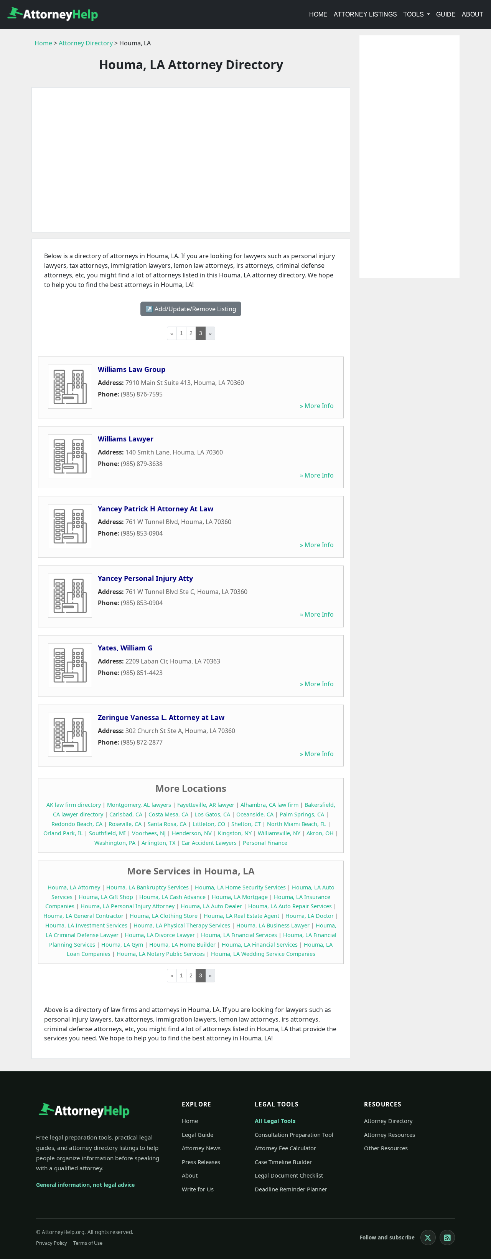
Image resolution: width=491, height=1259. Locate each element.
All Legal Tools (275, 1121)
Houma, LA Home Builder (182, 944)
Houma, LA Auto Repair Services (290, 906)
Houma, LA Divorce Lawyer (160, 935)
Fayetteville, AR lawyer (205, 804)
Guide (446, 14)
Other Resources (386, 1148)
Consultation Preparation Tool (294, 1134)
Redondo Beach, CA (76, 824)
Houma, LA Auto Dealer (211, 906)
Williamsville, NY (279, 833)
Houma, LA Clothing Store (164, 915)
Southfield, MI (107, 833)
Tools (414, 14)
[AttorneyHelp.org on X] (428, 1237)
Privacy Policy (51, 1242)
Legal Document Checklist (289, 1175)
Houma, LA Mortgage (240, 897)
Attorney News (201, 1148)
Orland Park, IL (63, 833)
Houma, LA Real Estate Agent (241, 915)
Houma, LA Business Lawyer (273, 925)
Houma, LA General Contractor (83, 915)
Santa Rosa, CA (167, 824)
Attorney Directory (86, 43)
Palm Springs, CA (302, 814)
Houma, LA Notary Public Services (161, 953)
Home (318, 14)
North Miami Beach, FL (296, 824)
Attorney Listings (365, 14)
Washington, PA (114, 842)
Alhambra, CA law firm (269, 804)
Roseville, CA (125, 824)
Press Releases (201, 1162)
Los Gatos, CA (212, 814)
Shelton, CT (246, 824)
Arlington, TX (158, 842)
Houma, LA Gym (122, 944)
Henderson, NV (192, 833)
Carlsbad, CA (125, 814)
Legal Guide (197, 1134)
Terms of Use (87, 1242)
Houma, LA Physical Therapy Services (181, 925)
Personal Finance (265, 842)
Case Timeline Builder (283, 1162)
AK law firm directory (73, 804)
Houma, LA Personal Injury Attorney (128, 906)
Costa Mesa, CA (168, 814)
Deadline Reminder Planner (291, 1189)
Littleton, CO (209, 824)
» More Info (317, 405)
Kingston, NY (235, 833)
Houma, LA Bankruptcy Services (147, 887)
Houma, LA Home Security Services (240, 887)
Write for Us (198, 1189)
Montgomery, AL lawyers (139, 804)
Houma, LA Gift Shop (106, 897)
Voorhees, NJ (149, 833)
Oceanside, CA (255, 814)
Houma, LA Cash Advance (172, 897)
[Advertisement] (191, 160)
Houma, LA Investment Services (86, 925)
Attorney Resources (389, 1134)
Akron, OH (320, 833)
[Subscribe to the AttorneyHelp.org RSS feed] (447, 1237)
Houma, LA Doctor (309, 915)
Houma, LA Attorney (74, 887)
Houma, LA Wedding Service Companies (263, 953)
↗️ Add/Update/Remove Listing (190, 309)
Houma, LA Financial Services (239, 935)
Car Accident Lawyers (209, 842)
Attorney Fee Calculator (285, 1148)
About (472, 14)
